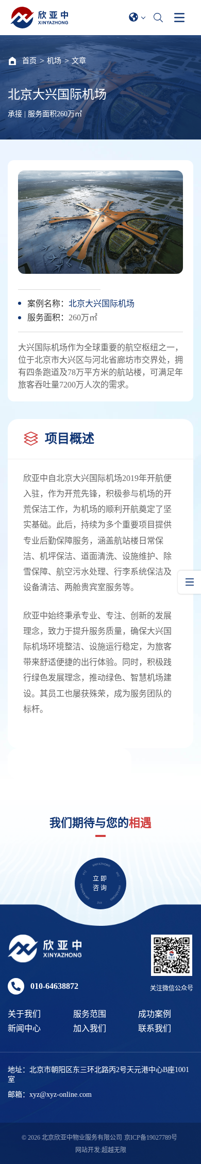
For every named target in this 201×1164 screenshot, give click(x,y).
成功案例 (154, 1014)
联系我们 (154, 1028)
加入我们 (89, 1028)
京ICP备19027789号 (150, 1137)
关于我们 (24, 1014)
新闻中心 (24, 1028)
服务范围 (89, 1014)
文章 (79, 61)
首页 (29, 61)
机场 (54, 61)
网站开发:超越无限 (100, 1150)
